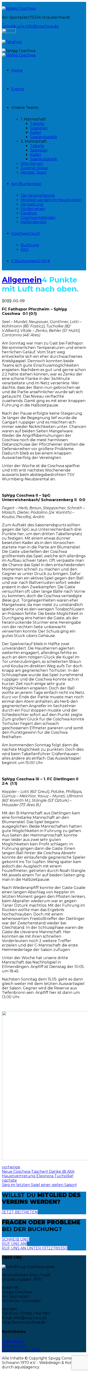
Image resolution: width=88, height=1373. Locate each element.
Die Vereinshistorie (38, 195)
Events (17, 89)
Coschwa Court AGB (21, 1350)
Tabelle (37, 123)
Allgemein (22, 279)
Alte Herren (32, 163)
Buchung (30, 245)
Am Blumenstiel (26, 184)
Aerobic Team (33, 172)
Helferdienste (33, 222)
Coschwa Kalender (38, 217)
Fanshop (29, 213)
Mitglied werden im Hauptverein (51, 200)
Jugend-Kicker (35, 168)
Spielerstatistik (43, 137)
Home (17, 70)
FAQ (25, 249)
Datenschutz (14, 1345)
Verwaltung (32, 204)
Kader (35, 132)
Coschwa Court (25, 233)
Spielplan (39, 128)
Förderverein (33, 208)
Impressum (12, 1341)
